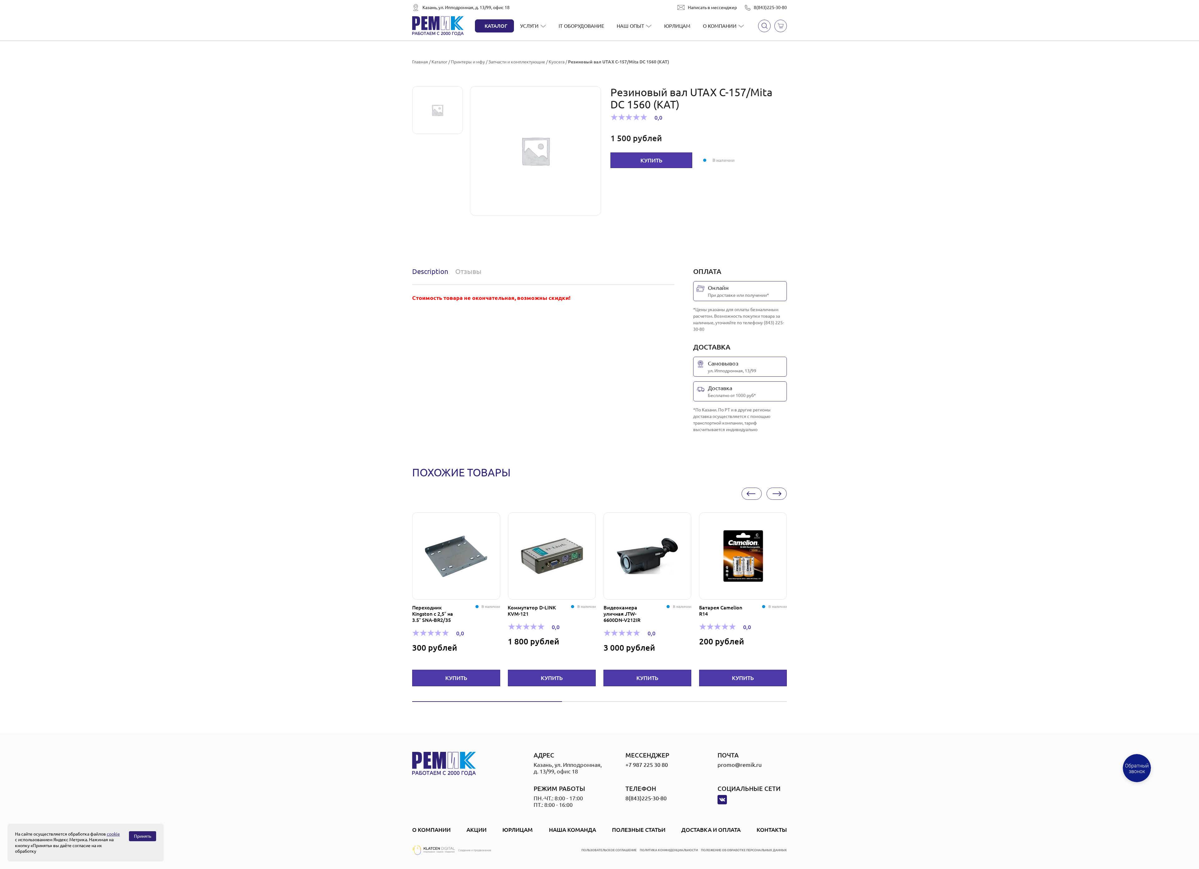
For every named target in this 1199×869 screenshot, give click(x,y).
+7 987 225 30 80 (646, 765)
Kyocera (557, 61)
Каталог (496, 26)
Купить (651, 160)
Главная (420, 61)
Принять (142, 836)
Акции (476, 830)
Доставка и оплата (711, 830)
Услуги (529, 26)
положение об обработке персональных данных (744, 850)
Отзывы (468, 271)
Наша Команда (572, 830)
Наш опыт (630, 26)
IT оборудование (581, 26)
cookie (113, 834)
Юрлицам (677, 26)
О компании (720, 26)
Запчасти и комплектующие (516, 61)
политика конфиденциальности (669, 850)
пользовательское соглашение (609, 850)
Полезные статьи (638, 830)
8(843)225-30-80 (770, 7)
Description (430, 271)
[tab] (431, 271)
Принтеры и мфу (468, 61)
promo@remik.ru (740, 765)
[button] (752, 494)
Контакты (772, 830)
